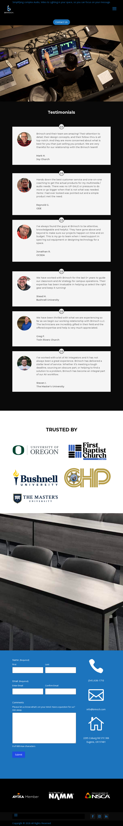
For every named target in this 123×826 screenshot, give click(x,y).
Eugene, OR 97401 (96, 741)
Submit (18, 754)
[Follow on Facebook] (92, 816)
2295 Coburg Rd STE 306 (96, 738)
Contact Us (61, 22)
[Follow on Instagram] (99, 816)
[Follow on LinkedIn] (106, 816)
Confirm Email (51, 685)
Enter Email (17, 685)
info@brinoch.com (96, 709)
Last (47, 664)
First (14, 664)
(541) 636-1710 (96, 680)
